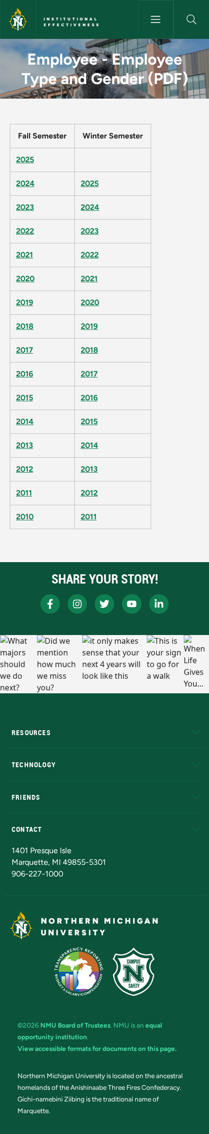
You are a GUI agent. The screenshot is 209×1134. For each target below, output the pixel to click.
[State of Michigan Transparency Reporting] (79, 971)
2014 (25, 421)
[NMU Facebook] (50, 604)
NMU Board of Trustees (75, 1025)
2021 (24, 254)
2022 (25, 231)
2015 (24, 397)
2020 (25, 278)
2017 (24, 350)
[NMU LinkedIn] (159, 604)
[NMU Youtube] (131, 604)
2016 (24, 373)
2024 (25, 183)
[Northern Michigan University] (18, 19)
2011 (24, 493)
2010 (25, 516)
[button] (191, 19)
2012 (24, 469)
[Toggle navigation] (156, 19)
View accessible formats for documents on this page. (96, 1048)
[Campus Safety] (134, 971)
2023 (25, 207)
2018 (25, 326)
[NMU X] (104, 604)
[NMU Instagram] (77, 604)
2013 (24, 445)
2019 (24, 302)
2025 (25, 159)
